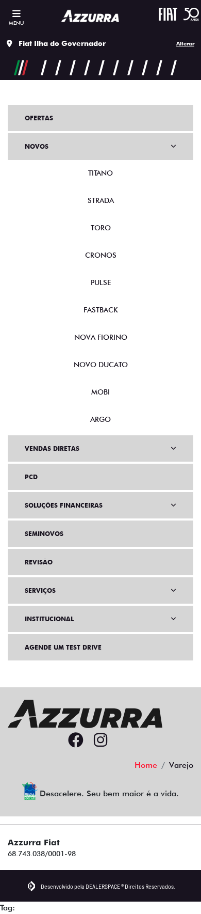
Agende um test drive (63, 647)
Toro (101, 228)
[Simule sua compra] (125, 740)
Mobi (100, 392)
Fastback (100, 310)
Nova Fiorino (100, 337)
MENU (16, 23)
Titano (100, 173)
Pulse (101, 282)
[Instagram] (100, 740)
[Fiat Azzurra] (90, 16)
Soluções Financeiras (64, 505)
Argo (100, 419)
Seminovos (44, 534)
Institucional (49, 619)
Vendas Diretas (52, 448)
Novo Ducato (101, 364)
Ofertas (39, 118)
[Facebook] (75, 740)
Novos (36, 146)
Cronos (100, 255)
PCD (31, 477)
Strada (101, 200)
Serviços (40, 590)
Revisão (39, 562)
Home (146, 765)
